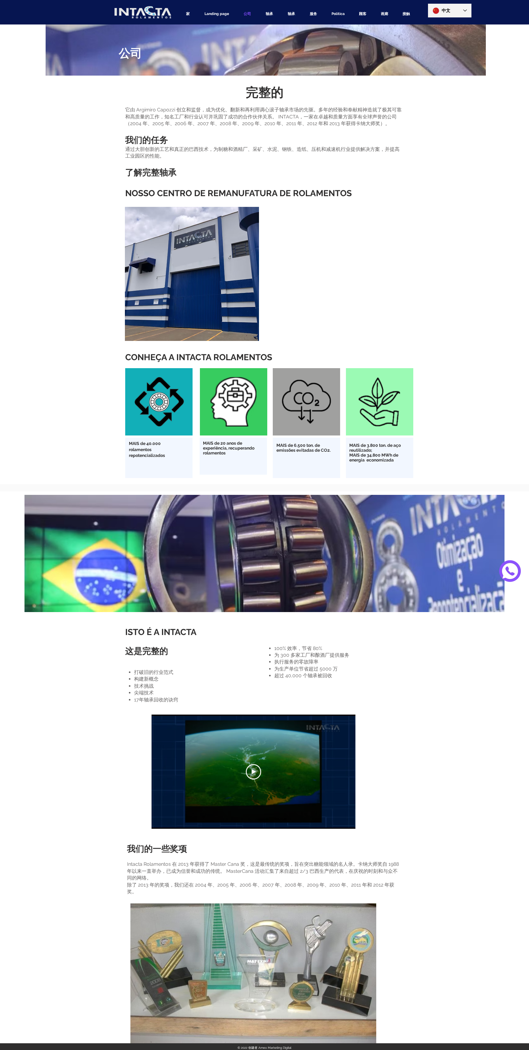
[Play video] (253, 771)
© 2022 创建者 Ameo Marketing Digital (264, 1047)
